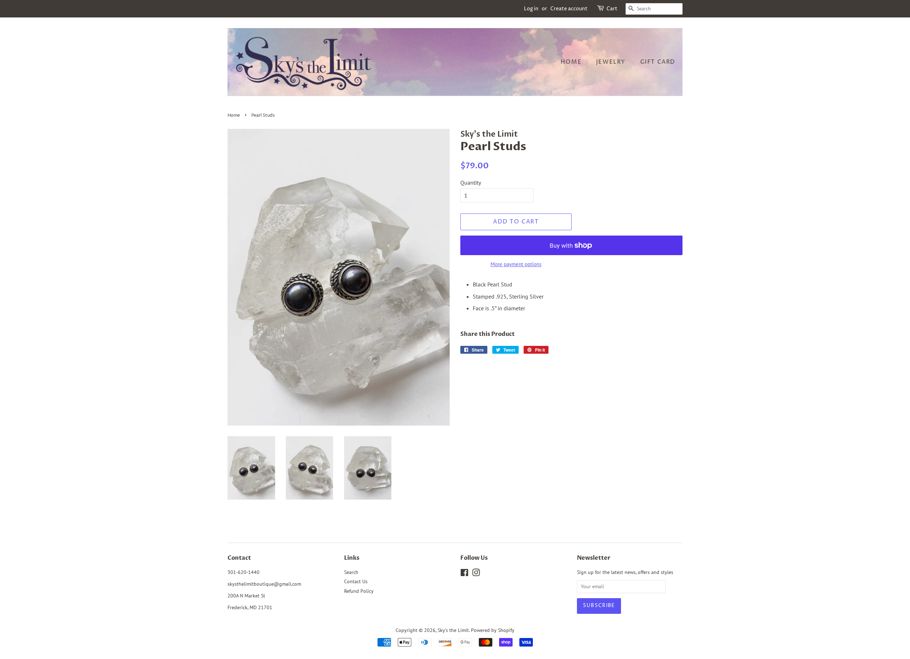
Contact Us (356, 581)
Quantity (470, 182)
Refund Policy (359, 591)
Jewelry (611, 62)
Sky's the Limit (453, 630)
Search (351, 572)
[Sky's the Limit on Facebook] (464, 574)
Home (571, 62)
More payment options (516, 264)
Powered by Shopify (492, 630)
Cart (611, 8)
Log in (531, 8)
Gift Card (657, 62)
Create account (569, 8)
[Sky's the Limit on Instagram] (476, 574)
